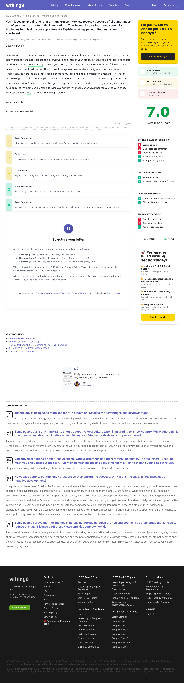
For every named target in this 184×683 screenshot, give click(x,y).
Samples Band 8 (120, 638)
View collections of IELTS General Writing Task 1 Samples (37, 345)
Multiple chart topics (88, 646)
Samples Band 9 (120, 646)
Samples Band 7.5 (121, 634)
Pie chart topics (86, 638)
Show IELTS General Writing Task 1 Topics (29, 348)
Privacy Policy (51, 608)
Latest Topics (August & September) (90, 588)
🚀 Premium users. (112, 293)
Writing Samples (50, 15)
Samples (114, 5)
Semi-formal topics (87, 598)
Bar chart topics (86, 625)
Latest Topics (94, 5)
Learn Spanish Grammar (158, 602)
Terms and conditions (54, 603)
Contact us (151, 614)
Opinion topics (119, 589)
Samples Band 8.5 (121, 642)
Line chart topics (86, 629)
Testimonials (50, 595)
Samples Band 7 (120, 629)
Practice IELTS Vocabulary (21, 351)
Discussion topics (121, 593)
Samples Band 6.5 (121, 625)
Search (129, 5)
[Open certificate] (67, 379)
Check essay (72, 5)
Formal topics (84, 593)
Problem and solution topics (126, 598)
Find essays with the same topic (24, 341)
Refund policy (51, 612)
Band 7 (65, 15)
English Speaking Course (158, 593)
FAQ (46, 591)
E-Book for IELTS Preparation (154, 588)
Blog (46, 599)
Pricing (55, 5)
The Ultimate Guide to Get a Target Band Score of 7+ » (60, 293)
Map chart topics (86, 642)
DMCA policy (50, 616)
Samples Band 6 (120, 621)
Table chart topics (87, 634)
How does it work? (53, 582)
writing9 (15, 5)
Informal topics (85, 602)
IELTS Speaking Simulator (159, 582)
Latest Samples (119, 616)
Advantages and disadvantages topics (123, 603)
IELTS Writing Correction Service (22, 15)
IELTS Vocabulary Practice (159, 598)
